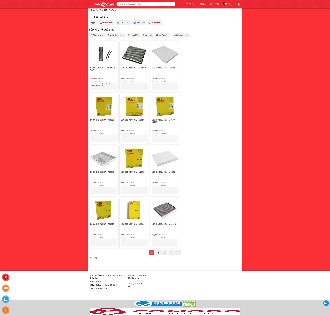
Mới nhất (148, 35)
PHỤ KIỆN (103, 10)
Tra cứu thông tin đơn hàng (136, 281)
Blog (129, 287)
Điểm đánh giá (182, 35)
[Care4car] (104, 4)
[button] (119, 4)
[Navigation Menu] (90, 4)
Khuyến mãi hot (163, 35)
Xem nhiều (134, 35)
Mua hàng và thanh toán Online (137, 275)
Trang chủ (94, 10)
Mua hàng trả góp (133, 278)
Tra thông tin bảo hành (135, 284)
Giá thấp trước (117, 35)
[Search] (120, 4)
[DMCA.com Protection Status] (189, 306)
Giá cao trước (98, 35)
